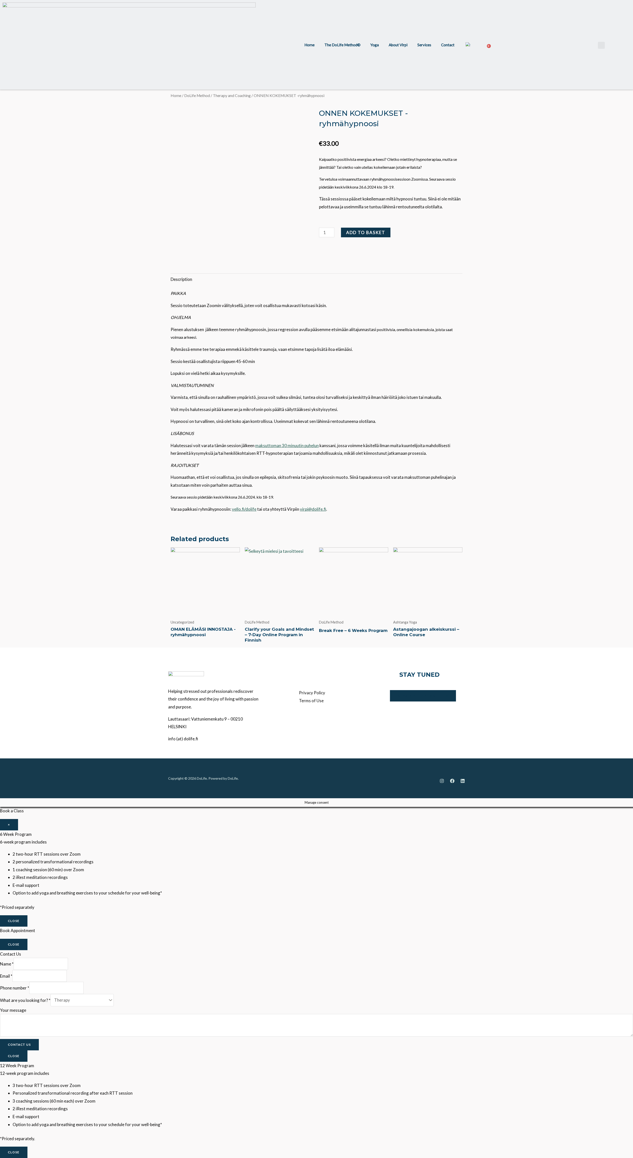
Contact (447, 45)
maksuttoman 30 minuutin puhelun (287, 445)
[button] (601, 45)
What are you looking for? (25, 1000)
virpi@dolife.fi (313, 509)
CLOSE (14, 921)
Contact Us (19, 1044)
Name (7, 963)
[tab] (181, 279)
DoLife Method (197, 95)
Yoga (374, 45)
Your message (13, 1010)
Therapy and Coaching (232, 95)
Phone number (14, 987)
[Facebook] (452, 781)
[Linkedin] (462, 781)
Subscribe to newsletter (423, 696)
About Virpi (398, 45)
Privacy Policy (312, 692)
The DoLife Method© (342, 45)
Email (6, 975)
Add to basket (365, 232)
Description (181, 279)
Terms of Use (311, 700)
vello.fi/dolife (244, 509)
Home (309, 45)
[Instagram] (442, 781)
